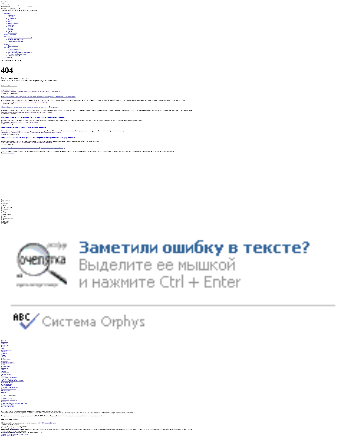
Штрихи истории (13, 51)
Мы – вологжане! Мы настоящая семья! (20, 52)
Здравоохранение (13, 23)
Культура (10, 29)
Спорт (10, 31)
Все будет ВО (5, 392)
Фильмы (3, 371)
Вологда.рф (4, 1)
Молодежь (11, 25)
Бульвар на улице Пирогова (9, 387)
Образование (12, 18)
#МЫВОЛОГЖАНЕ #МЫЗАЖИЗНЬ (12, 381)
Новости (7, 13)
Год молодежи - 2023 (7, 405)
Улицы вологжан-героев (15, 49)
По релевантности (17, 10)
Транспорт (11, 26)
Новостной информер (7, 406)
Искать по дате (5, 6)
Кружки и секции (6, 398)
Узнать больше (10, 435)
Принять (3, 435)
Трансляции (8, 57)
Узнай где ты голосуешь (15, 41)
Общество (11, 16)
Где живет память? (6, 385)
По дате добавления (30, 10)
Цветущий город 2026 (15, 55)
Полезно (7, 36)
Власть (10, 20)
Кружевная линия (6, 384)
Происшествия (12, 33)
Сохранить (4, 223)
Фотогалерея (8, 44)
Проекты (7, 47)
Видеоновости (5, 366)
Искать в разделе (6, 8)
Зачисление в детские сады (16, 39)
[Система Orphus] (173, 338)
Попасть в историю (7, 382)
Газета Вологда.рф (10, 34)
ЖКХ (9, 21)
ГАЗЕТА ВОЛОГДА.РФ (8, 363)
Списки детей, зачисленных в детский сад (14, 403)
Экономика (11, 15)
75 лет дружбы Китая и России (17, 54)
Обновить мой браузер (49, 423)
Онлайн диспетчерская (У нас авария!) (20, 38)
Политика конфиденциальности (10, 432)
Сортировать (5, 10)
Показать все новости (7, 153)
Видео (3, 364)
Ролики (3, 369)
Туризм (10, 28)
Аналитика (4, 361)
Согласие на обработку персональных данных (15, 434)
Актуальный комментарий (9, 377)
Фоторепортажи (13, 46)
